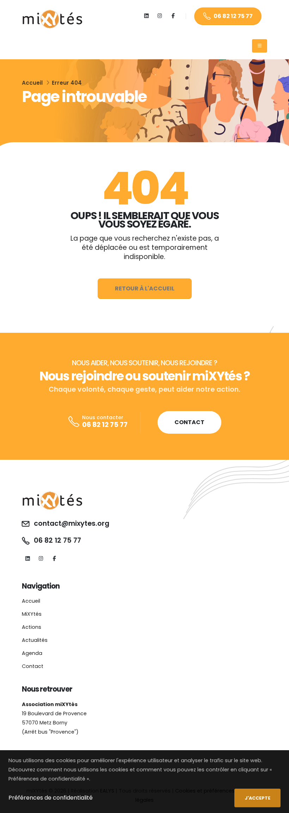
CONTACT (189, 422)
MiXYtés (32, 614)
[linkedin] (146, 16)
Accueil (32, 82)
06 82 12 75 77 (233, 16)
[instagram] (160, 16)
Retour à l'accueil (144, 288)
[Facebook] (173, 16)
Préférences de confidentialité (50, 798)
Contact (32, 666)
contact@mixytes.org (71, 523)
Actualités (35, 640)
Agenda (32, 653)
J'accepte (257, 798)
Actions (31, 627)
